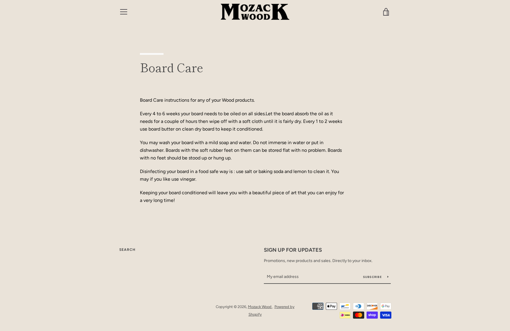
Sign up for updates (293, 250)
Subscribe (373, 277)
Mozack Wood (260, 306)
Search (127, 250)
